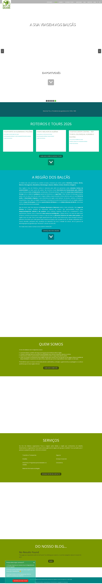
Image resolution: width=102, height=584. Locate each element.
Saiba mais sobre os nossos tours (51, 156)
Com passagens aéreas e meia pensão (45, 136)
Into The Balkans (64, 582)
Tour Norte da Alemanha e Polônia (18, 132)
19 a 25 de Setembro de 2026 (76, 139)
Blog (95, 2)
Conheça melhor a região (51, 230)
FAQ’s (84, 2)
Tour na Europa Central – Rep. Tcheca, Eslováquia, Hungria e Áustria (81, 134)
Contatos (89, 2)
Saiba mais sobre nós (51, 368)
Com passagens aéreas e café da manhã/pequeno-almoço (17, 136)
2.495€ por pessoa (73, 143)
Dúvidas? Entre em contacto (51, 474)
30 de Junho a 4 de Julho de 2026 (44, 134)
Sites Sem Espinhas (53, 582)
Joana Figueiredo (40, 582)
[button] (2, 51)
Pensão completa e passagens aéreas (78, 141)
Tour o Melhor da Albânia (47, 132)
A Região (61, 2)
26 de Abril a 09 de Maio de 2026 (11, 134)
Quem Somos (79, 2)
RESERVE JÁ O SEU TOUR (20, 581)
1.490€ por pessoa (41, 138)
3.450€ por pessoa (8, 138)
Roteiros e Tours (69, 2)
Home (56, 2)
